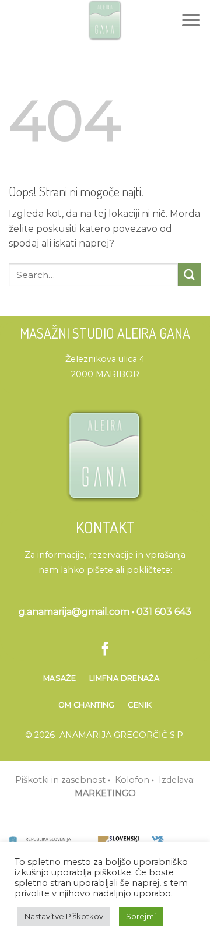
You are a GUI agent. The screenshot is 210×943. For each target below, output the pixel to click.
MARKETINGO (105, 793)
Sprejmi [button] (141, 916)
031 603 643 (163, 611)
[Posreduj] (189, 274)
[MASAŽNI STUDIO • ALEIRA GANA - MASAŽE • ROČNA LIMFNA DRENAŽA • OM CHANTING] (105, 20)
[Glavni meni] (190, 20)
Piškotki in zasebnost (60, 780)
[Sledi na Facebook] (104, 649)
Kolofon (132, 780)
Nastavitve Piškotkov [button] (63, 916)
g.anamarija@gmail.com (74, 611)
